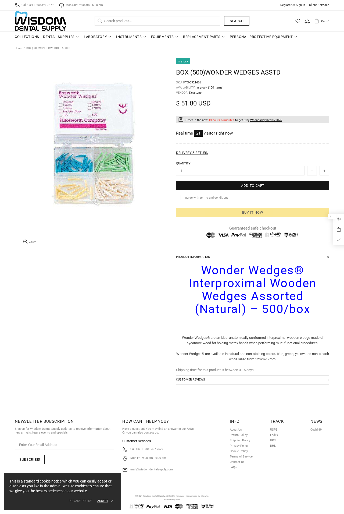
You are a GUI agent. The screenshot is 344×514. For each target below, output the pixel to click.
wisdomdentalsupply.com (40, 21)
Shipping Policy (240, 440)
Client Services (319, 5)
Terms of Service (241, 456)
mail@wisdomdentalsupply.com (151, 469)
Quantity (183, 163)
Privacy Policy (239, 446)
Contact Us (237, 462)
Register (286, 5)
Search (237, 21)
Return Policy (239, 435)
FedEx (274, 435)
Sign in (300, 5)
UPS (273, 440)
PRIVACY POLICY (80, 501)
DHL (273, 446)
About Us (236, 429)
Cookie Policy (239, 451)
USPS (274, 429)
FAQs (190, 429)
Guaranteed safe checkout (252, 228)
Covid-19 (316, 429)
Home (18, 48)
